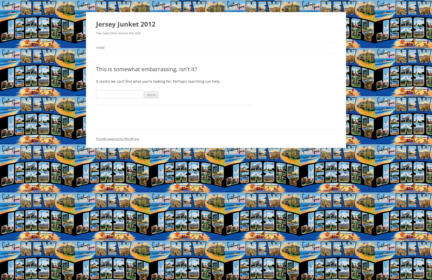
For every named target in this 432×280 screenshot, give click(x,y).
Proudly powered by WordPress (118, 139)
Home (100, 48)
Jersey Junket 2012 (126, 24)
